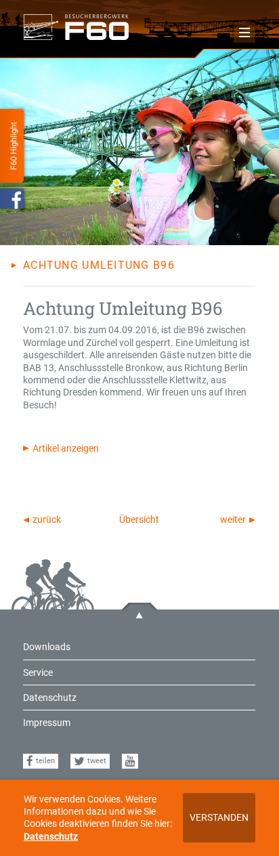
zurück (47, 519)
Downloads (46, 646)
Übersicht (139, 519)
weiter (233, 519)
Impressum (46, 722)
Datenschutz (51, 836)
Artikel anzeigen (66, 448)
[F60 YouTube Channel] (130, 761)
